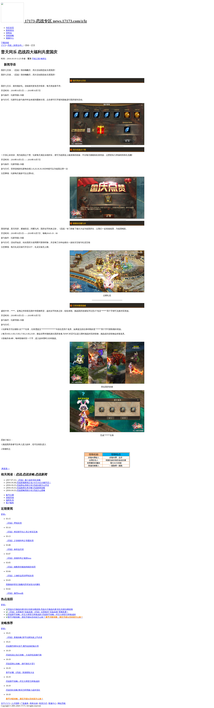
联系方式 (43, 703)
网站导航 (62, 703)
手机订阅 (36, 59)
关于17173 (5, 703)
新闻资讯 (10, 30)
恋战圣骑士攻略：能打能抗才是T (20, 664)
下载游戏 (5, 43)
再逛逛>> (5, 469)
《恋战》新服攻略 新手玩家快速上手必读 (24, 637)
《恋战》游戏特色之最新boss (18, 558)
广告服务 (24, 703)
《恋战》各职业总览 (15, 549)
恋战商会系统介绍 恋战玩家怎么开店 (33, 485)
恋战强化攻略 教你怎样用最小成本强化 (23, 690)
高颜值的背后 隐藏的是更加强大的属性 (23, 584)
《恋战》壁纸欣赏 (14, 523)
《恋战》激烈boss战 (14, 593)
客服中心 (52, 703)
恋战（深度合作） (15, 45)
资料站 (9, 33)
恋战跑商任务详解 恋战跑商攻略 (31, 488)
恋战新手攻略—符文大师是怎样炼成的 (23, 681)
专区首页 (10, 28)
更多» (3, 514)
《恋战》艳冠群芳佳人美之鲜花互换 (22, 532)
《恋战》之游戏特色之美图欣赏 (20, 541)
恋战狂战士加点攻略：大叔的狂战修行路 (24, 655)
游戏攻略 (10, 35)
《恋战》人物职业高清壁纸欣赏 (20, 576)
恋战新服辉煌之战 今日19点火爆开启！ (34, 483)
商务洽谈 (34, 703)
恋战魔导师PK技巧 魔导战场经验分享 (22, 646)
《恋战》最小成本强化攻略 (29, 480)
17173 (3, 45)
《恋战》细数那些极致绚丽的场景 (21, 567)
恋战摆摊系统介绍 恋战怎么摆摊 (31, 490)
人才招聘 (15, 703)
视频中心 (10, 38)
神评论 (43, 59)
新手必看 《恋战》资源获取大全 (20, 672)
